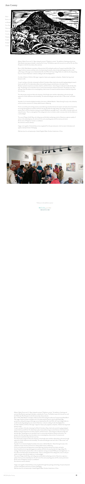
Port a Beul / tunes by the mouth (11, 25)
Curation (7, 40)
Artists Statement (9, 31)
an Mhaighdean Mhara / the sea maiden (11, 22)
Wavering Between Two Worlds (11, 28)
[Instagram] (76, 475)
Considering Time (9, 34)
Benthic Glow (8, 19)
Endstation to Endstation (11, 43)
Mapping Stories (9, 37)
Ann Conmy (11, 5)
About (6, 16)
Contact (7, 46)
